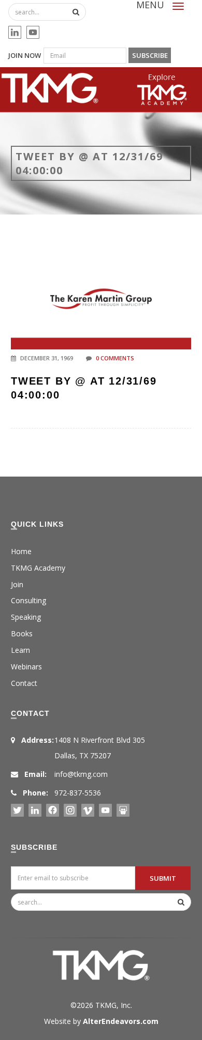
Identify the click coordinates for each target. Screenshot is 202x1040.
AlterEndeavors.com (120, 1021)
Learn (20, 650)
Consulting (28, 600)
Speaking (26, 617)
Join (17, 584)
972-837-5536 (77, 793)
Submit (163, 878)
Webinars (26, 666)
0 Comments (115, 358)
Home (21, 551)
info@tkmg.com (81, 774)
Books (22, 633)
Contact (24, 683)
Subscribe (150, 55)
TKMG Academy (38, 568)
